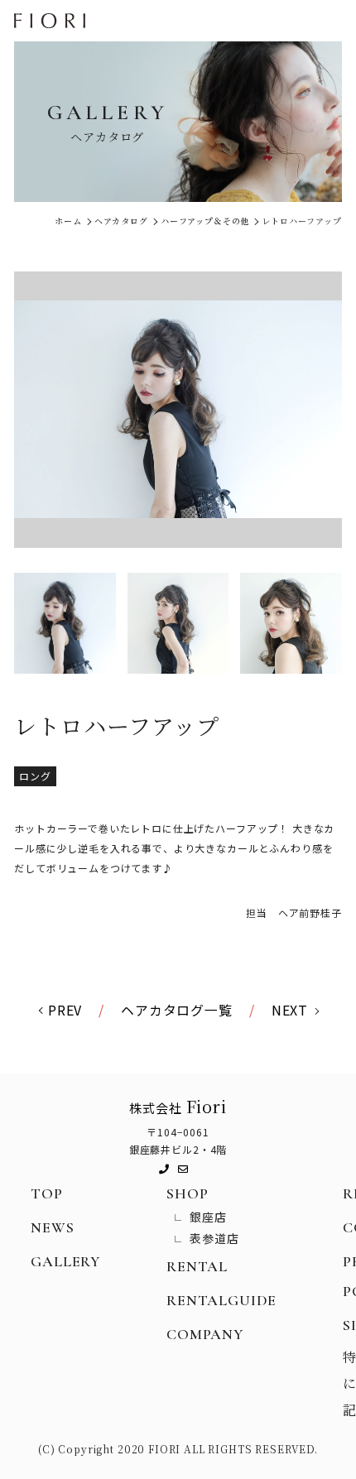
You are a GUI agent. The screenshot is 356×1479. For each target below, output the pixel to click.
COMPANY (204, 1334)
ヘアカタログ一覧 (177, 1010)
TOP (47, 1193)
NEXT (290, 1010)
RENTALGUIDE (221, 1300)
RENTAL (197, 1266)
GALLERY (65, 1261)
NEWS (52, 1227)
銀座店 (208, 1216)
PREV (65, 1010)
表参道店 (214, 1238)
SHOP (187, 1193)
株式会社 (178, 1106)
